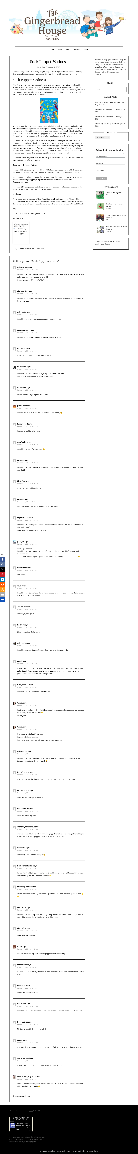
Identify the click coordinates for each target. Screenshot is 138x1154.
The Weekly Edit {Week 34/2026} (106, 109)
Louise (19, 946)
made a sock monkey (27, 74)
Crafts (67, 49)
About (60, 49)
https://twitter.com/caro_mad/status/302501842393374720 (39, 740)
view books (29, 1131)
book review (24, 248)
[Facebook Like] (2, 564)
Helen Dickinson (23, 267)
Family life (76, 49)
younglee (20, 541)
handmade (39, 248)
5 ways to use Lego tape (114, 193)
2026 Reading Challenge (21, 1118)
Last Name (100, 170)
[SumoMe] (2, 599)
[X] (2, 569)
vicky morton (22, 751)
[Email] (2, 594)
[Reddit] (2, 584)
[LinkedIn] (2, 579)
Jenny (31, 1111)
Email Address (102, 156)
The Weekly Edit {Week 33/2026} (106, 116)
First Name (100, 163)
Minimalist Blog (80, 1151)
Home (52, 49)
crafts (32, 248)
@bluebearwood (23, 1058)
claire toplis (21, 643)
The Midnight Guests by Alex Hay (106, 123)
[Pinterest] (2, 574)
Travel (86, 49)
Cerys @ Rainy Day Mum (26, 1076)
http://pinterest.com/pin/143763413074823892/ (35, 376)
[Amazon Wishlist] (2, 589)
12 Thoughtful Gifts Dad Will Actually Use (109, 102)
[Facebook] (2, 559)
